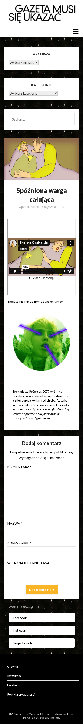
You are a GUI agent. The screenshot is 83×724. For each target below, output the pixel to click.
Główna (12, 666)
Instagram (20, 630)
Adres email (19, 543)
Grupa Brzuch (22, 643)
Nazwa (14, 523)
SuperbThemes (50, 717)
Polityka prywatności (21, 694)
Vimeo (58, 301)
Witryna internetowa (28, 563)
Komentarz (19, 467)
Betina (45, 301)
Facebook (20, 618)
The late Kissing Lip (20, 301)
